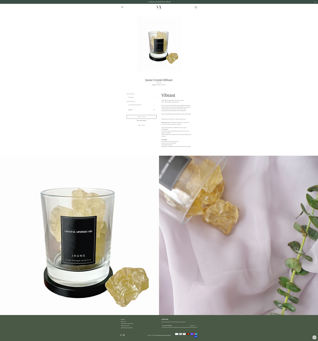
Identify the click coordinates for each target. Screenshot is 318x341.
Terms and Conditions (127, 323)
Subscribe (164, 319)
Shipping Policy (125, 325)
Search (123, 319)
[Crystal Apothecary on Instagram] (123, 335)
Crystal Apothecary (158, 335)
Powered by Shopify (167, 335)
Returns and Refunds (127, 327)
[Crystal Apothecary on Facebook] (121, 335)
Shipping (154, 84)
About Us (123, 321)
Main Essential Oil (130, 94)
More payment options (141, 120)
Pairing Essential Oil (131, 101)
